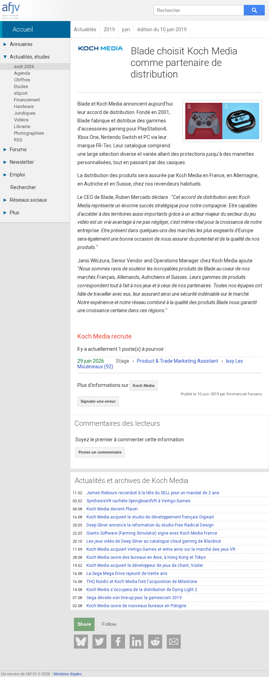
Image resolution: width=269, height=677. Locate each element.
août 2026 (24, 66)
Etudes (21, 86)
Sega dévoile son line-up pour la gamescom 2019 (127, 597)
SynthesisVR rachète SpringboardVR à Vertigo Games (132, 500)
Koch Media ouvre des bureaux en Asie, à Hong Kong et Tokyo (139, 557)
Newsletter (22, 162)
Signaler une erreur (98, 401)
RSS (18, 139)
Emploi (17, 174)
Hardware (24, 106)
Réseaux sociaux (28, 200)
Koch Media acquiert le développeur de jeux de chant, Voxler (138, 565)
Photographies (29, 133)
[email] (174, 642)
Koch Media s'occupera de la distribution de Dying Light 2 (135, 589)
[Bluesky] (81, 642)
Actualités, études (30, 57)
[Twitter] (99, 642)
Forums (18, 149)
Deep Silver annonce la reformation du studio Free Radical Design (143, 525)
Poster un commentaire (100, 452)
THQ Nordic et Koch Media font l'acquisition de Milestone (135, 581)
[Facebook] (118, 642)
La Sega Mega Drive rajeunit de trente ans (120, 573)
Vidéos (21, 119)
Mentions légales (68, 674)
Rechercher (23, 187)
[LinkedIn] (137, 642)
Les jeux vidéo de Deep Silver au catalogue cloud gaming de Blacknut (147, 541)
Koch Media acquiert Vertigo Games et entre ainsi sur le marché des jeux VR (154, 549)
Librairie (22, 126)
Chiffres (22, 79)
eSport (21, 93)
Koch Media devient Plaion (105, 509)
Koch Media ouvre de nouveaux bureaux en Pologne (129, 605)
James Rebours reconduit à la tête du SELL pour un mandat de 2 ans (146, 492)
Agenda (22, 73)
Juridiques (24, 113)
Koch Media (143, 385)
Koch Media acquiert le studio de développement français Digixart (143, 517)
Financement (27, 99)
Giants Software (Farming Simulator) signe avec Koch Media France (145, 533)
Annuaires (21, 44)
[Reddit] (155, 642)
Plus (14, 212)
